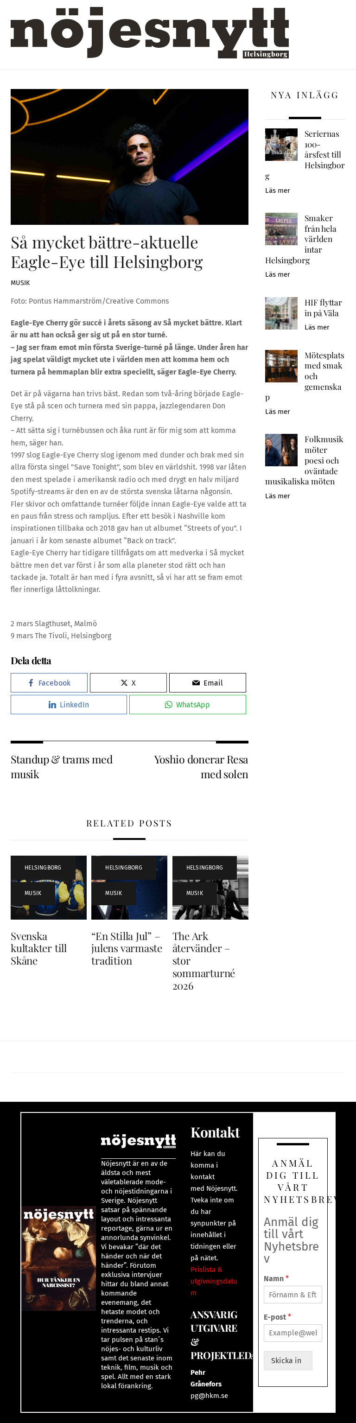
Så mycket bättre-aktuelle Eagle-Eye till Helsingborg (107, 251)
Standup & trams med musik (61, 766)
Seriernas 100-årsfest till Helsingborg (305, 154)
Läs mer (277, 190)
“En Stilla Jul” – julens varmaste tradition (126, 948)
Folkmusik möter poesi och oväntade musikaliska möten (304, 460)
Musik (20, 283)
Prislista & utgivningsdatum (214, 1281)
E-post (277, 1317)
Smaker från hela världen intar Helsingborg (301, 239)
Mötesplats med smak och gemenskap (304, 376)
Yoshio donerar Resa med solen (201, 766)
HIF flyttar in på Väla (323, 307)
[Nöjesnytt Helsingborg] (150, 43)
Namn (276, 1278)
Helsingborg (43, 867)
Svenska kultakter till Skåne (39, 948)
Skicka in (288, 1360)
